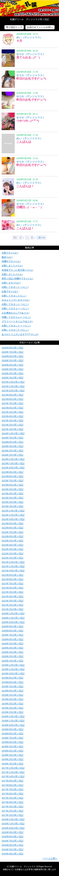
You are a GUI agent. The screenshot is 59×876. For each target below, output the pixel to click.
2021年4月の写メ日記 (12, 596)
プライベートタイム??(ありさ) (17, 321)
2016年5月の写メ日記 (12, 849)
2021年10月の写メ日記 (13, 570)
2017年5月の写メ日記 (12, 798)
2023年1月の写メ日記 (12, 506)
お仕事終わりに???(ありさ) (15, 313)
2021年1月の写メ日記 (12, 609)
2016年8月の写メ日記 (12, 836)
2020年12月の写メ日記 (13, 613)
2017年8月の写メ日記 (12, 785)
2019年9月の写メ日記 (12, 678)
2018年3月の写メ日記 (12, 755)
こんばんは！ (25, 186)
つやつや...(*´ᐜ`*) (27, 120)
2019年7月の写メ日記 (12, 686)
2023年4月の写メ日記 (12, 493)
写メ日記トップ (14, 27)
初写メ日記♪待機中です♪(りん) (17, 278)
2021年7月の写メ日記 (12, 583)
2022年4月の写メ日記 (12, 545)
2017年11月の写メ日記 (13, 772)
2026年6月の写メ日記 (12, 356)
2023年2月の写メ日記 (12, 502)
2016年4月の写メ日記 (12, 854)
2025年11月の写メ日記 (13, 386)
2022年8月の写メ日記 (12, 528)
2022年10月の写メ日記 (13, 519)
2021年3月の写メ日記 (12, 601)
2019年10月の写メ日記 (13, 673)
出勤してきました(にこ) (14, 296)
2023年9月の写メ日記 (12, 472)
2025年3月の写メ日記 (12, 420)
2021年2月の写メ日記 (12, 605)
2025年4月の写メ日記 (12, 416)
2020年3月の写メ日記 (12, 652)
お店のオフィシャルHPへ (40, 27)
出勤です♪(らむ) (10, 253)
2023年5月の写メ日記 (12, 489)
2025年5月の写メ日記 (12, 412)
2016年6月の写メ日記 (12, 845)
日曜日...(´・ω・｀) (29, 207)
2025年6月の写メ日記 (12, 408)
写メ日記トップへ (29, 8)
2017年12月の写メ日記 (13, 768)
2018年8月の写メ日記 (12, 733)
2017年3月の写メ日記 (12, 806)
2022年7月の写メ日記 (12, 532)
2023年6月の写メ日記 (12, 485)
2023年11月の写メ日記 (13, 463)
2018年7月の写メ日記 (12, 738)
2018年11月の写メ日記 (13, 721)
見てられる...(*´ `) (28, 57)
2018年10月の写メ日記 (13, 725)
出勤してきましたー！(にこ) (16, 326)
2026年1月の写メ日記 (12, 378)
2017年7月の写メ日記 (12, 789)
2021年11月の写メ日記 (13, 566)
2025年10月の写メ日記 (13, 390)
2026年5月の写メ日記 (12, 360)
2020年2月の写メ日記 (12, 656)
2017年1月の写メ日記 (12, 815)
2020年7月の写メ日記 (12, 635)
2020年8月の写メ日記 (12, 631)
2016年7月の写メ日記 (12, 841)
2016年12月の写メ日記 (13, 819)
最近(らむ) (7, 257)
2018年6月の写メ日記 (12, 742)
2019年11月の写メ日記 (13, 669)
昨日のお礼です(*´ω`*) (31, 78)
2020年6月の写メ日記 (12, 639)
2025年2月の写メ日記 (12, 425)
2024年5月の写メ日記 (12, 446)
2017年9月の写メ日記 (12, 781)
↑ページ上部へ (49, 858)
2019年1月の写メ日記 (12, 712)
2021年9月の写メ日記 (12, 575)
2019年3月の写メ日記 (12, 704)
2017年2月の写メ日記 (12, 811)
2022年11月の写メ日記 (13, 515)
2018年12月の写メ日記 (13, 716)
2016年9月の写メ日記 (12, 832)
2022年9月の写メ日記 (12, 523)
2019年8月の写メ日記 (12, 682)
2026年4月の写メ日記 (12, 365)
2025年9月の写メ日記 (12, 395)
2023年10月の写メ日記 (13, 468)
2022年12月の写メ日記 (13, 511)
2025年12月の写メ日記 (13, 382)
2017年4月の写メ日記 (12, 802)
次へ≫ (41, 237)
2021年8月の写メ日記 (12, 579)
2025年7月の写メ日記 (12, 403)
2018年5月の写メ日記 (12, 746)
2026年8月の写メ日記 (12, 348)
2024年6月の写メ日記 (12, 442)
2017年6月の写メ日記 (12, 794)
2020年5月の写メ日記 (12, 643)
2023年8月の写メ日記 (12, 476)
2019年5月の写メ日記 (12, 695)
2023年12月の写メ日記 (13, 459)
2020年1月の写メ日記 (12, 661)
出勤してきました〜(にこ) (15, 330)
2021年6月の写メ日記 (12, 588)
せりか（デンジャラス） (30, 54)
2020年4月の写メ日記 (12, 648)
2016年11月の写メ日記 (13, 823)
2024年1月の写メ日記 (12, 455)
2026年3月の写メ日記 (12, 369)
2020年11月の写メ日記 (13, 618)
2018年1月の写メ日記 (12, 764)
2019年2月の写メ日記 (12, 708)
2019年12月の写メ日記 (13, 665)
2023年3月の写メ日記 (12, 498)
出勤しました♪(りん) (12, 265)
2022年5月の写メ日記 (12, 541)
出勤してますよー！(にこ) (15, 308)
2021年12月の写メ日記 (13, 562)
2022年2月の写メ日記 (12, 553)
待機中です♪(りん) (11, 261)
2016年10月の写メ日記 (13, 828)
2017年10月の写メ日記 (13, 776)
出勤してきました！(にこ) (15, 287)
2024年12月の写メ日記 (13, 433)
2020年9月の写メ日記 (12, 626)
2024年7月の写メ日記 (12, 438)
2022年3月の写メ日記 (12, 549)
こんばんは (23, 141)
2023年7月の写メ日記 (12, 480)
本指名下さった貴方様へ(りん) (17, 270)
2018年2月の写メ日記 (12, 759)
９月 (19, 40)
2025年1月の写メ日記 (12, 429)
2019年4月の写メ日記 (12, 699)
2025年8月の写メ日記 (12, 399)
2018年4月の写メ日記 (12, 751)
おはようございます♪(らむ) (16, 300)
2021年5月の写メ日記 (12, 592)
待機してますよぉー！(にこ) (16, 317)
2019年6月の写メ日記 (12, 691)
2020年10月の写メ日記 (13, 622)
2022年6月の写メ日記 (12, 536)
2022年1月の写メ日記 (12, 558)
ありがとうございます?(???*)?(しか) (20, 334)
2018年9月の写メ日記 (12, 729)
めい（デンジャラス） (29, 37)
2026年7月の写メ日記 (12, 352)
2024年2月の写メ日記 (12, 451)
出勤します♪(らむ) (11, 283)
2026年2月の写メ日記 (12, 373)
